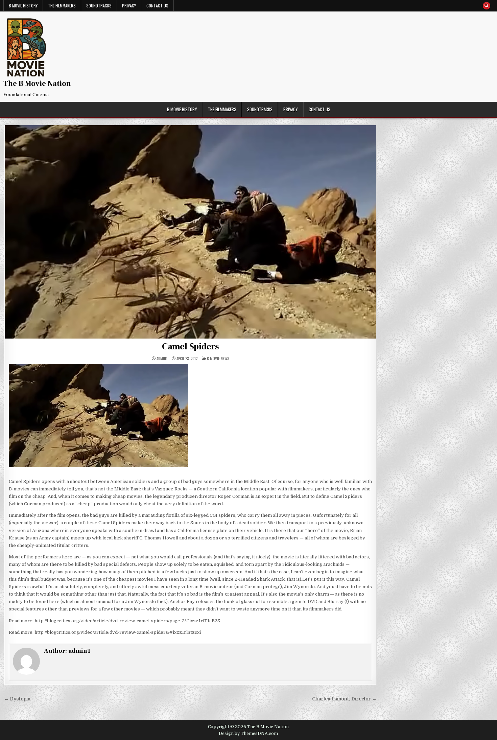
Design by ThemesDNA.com (248, 733)
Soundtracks (99, 5)
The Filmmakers (62, 5)
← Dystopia (17, 698)
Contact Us (157, 5)
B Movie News (218, 358)
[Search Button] (486, 5)
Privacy (129, 5)
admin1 (162, 359)
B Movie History (23, 5)
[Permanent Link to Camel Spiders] (190, 232)
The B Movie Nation (37, 83)
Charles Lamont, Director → (344, 698)
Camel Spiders (190, 346)
